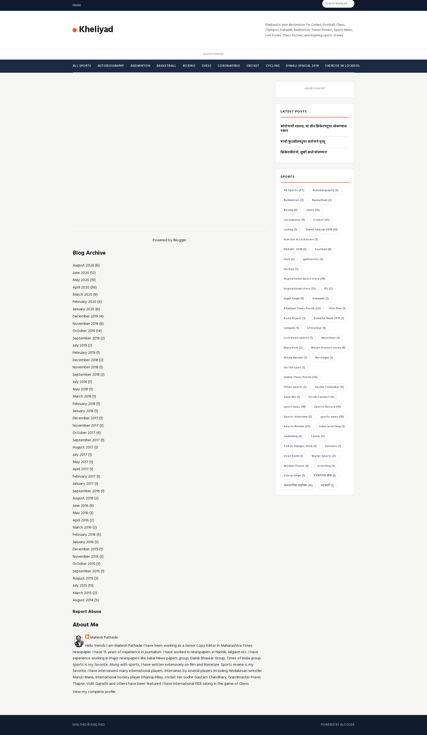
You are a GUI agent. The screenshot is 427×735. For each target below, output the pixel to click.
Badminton (140, 66)
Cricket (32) (321, 220)
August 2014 (83, 600)
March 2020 (82, 295)
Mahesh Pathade (104, 638)
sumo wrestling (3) (332, 426)
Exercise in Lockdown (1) (301, 239)
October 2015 (84, 564)
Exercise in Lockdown (344, 66)
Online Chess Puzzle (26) (301, 377)
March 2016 (82, 528)
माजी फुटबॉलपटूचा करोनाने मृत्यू (302, 141)
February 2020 (84, 302)
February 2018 (84, 404)
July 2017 (80, 455)
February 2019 (84, 353)
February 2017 (84, 477)
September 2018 (86, 375)
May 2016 (80, 513)
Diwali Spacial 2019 (302, 66)
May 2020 (81, 280)
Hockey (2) (291, 269)
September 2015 (86, 571)
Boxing (189, 66)
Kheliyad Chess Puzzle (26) (302, 308)
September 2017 (86, 440)
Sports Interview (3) (298, 416)
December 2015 (85, 549)
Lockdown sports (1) (298, 337)
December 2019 (85, 316)
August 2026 (83, 265)
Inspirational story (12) (300, 288)
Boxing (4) (291, 210)
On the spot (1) (294, 367)
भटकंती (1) (327, 485)
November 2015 (86, 557)
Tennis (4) (318, 436)
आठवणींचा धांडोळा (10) (298, 485)
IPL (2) (328, 288)
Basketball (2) (322, 200)
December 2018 (85, 360)
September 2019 (86, 338)
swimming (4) (293, 436)
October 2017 (84, 433)
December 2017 (85, 418)
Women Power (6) (296, 466)
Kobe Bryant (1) (294, 318)
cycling (273, 66)
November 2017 (86, 426)
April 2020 (81, 287)
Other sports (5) (295, 387)
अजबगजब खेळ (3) (324, 475)
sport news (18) (295, 406)
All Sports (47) (294, 190)
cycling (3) (290, 229)
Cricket (252, 66)
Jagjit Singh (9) (294, 298)
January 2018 (83, 411)
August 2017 (83, 447)
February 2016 (84, 535)
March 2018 (82, 397)
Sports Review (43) (297, 426)
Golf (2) (289, 259)
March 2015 (82, 593)
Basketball (166, 66)
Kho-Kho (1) (337, 308)
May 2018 (80, 389)
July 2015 (80, 586)
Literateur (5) (316, 328)
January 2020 (83, 309)
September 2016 (86, 491)
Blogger (179, 240)
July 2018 (80, 382)
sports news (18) (332, 416)
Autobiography (111, 66)
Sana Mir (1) (292, 397)
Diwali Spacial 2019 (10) (322, 229)
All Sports (82, 66)
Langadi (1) (291, 328)
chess (206, 66)
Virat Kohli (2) (293, 456)
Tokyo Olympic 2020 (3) (300, 446)
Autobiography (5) (326, 190)
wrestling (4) (326, 466)
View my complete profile (94, 692)
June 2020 (81, 273)
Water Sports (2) (324, 456)
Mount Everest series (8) (328, 347)
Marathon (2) (330, 337)
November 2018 (85, 367)
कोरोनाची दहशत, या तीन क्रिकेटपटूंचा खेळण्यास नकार (313, 129)
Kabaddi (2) (320, 298)
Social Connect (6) (321, 397)
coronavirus (229, 66)
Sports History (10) (327, 406)
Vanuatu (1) (333, 446)
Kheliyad (96, 30)
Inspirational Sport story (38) (304, 278)
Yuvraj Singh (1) (294, 475)
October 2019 (84, 331)
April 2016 (81, 520)
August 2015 (83, 578)
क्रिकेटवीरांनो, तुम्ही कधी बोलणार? (303, 152)
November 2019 (85, 324)
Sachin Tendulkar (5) (329, 387)
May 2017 (80, 462)
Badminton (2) (294, 200)
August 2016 (83, 498)
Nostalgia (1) (324, 357)
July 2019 (80, 346)
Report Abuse (87, 611)
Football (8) (323, 249)
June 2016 (80, 506)
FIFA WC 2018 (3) (295, 249)
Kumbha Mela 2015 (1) (329, 318)
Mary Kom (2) (293, 347)
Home (77, 5)
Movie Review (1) (295, 357)
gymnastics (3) (313, 259)
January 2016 (83, 542)
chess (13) (313, 210)
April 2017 (81, 469)
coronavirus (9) (294, 220)
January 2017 (83, 484)
